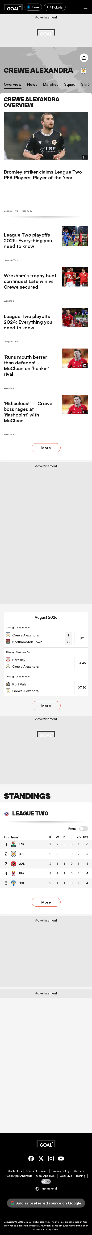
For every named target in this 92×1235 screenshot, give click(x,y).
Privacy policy (61, 1171)
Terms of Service (36, 1171)
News (32, 84)
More (46, 447)
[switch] (83, 829)
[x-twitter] (41, 1159)
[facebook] (31, 1159)
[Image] (46, 136)
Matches (51, 84)
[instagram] (51, 1159)
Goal (26, 1221)
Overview (12, 84)
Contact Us (15, 1171)
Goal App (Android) (19, 1175)
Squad (69, 84)
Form (72, 828)
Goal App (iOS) (45, 1175)
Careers (79, 1171)
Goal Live (66, 1175)
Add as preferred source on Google (48, 1203)
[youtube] (61, 1159)
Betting (80, 1175)
